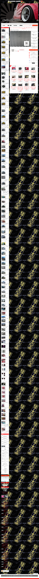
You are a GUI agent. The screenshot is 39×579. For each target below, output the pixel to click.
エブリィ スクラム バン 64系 (5, 255)
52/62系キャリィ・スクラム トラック (5, 451)
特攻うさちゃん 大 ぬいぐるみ (5, 408)
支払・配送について (9, 25)
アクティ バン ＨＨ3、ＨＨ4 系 (5, 203)
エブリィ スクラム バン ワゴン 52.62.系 (5, 246)
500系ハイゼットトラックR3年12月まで (5, 438)
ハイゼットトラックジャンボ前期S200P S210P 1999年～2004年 (5, 192)
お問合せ (21, 25)
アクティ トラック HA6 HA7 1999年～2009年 (5, 113)
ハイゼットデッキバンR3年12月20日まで (5, 279)
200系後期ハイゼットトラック (5, 456)
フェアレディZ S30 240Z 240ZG (5, 327)
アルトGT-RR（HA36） (5, 452)
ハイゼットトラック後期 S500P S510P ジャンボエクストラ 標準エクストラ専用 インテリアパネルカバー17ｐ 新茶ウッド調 (20, 88)
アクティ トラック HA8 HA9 (5, 234)
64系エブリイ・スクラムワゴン (5, 459)
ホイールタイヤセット (5, 79)
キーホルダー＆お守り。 (5, 402)
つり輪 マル (5, 416)
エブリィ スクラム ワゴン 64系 (5, 250)
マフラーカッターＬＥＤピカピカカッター (5, 348)
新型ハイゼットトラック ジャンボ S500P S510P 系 (5, 229)
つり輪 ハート (5, 412)
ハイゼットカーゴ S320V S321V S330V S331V (5, 269)
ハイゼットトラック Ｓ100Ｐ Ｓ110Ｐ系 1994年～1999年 (5, 180)
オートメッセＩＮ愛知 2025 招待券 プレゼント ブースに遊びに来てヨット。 (5, 425)
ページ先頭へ (35, 573)
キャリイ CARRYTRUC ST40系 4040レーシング (5, 158)
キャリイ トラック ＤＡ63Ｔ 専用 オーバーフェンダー (5, 538)
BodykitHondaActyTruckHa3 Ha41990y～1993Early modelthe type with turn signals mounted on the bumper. (5, 63)
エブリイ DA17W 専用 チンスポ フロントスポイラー (6, 499)
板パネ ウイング (5, 331)
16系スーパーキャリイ (5, 465)
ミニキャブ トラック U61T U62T (5, 239)
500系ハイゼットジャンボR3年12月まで (5, 436)
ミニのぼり (5, 385)
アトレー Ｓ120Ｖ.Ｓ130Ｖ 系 (5, 199)
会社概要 (5, 468)
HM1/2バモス (5, 463)
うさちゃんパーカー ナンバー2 (5, 371)
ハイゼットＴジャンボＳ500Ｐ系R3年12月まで (5, 223)
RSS (3, 571)
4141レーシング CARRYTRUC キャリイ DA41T (5, 163)
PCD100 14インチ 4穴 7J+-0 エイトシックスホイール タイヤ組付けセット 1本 (21, 72)
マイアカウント (30, 25)
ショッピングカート (35, 25)
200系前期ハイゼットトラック (5, 454)
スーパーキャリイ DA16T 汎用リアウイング (5, 528)
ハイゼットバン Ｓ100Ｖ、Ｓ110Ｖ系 (5, 194)
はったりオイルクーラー (5, 339)
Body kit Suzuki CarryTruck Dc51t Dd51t (5, 44)
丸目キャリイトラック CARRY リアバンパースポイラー (5, 511)
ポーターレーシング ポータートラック (5, 174)
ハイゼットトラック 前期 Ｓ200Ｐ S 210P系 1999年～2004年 (5, 186)
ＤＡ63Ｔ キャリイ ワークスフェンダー (27, 71)
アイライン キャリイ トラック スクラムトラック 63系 (14, 71)
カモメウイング (5, 335)
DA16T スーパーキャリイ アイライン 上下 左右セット (5, 557)
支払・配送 (10, 575)
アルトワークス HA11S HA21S (5, 289)
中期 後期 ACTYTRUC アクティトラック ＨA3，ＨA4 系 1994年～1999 (5, 107)
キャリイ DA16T (5, 148)
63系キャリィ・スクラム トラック (5, 440)
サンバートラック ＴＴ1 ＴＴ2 (5, 241)
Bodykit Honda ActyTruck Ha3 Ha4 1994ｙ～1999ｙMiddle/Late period (5, 70)
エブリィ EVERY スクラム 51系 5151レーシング (5, 169)
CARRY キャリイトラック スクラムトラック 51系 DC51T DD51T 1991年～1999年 (5, 119)
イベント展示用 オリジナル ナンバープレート (5, 344)
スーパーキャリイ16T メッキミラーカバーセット (5, 550)
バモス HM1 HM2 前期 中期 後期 (5, 284)
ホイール (5, 75)
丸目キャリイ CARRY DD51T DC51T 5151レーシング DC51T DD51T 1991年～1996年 (5, 126)
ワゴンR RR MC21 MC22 (5, 293)
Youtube (15, 25)
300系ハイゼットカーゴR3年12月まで (5, 442)
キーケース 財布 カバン (5, 357)
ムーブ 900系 (5, 306)
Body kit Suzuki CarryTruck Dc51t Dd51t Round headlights (5, 49)
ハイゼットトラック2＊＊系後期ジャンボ (5, 213)
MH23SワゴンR (5, 464)
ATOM (5, 571)
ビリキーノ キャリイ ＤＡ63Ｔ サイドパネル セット (5, 518)
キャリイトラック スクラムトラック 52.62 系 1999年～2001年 (5, 132)
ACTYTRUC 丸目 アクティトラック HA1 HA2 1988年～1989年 (5, 95)
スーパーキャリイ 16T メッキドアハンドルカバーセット (5, 567)
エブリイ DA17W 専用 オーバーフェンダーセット (5, 535)
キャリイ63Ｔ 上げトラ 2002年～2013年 (5, 144)
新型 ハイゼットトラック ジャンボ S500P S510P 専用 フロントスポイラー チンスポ (27, 80)
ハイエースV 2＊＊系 (5, 322)
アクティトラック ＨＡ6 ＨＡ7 (5, 448)
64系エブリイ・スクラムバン (5, 461)
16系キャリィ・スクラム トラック (5, 444)
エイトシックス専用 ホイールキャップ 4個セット (5, 89)
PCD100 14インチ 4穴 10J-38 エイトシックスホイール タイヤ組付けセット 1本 (27, 88)
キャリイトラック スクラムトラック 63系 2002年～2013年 (5, 138)
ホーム (4, 25)
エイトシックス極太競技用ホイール (5, 83)
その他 (5, 449)
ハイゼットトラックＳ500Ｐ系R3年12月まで (5, 218)
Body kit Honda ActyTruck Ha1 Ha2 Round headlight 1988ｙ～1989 (5, 56)
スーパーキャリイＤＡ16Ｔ (5, 153)
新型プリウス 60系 (5, 318)
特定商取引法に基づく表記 (16, 575)
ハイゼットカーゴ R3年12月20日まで (5, 274)
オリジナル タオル (5, 363)
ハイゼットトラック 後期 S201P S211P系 (5, 208)
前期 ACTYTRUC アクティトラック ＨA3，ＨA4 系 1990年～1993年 (5, 101)
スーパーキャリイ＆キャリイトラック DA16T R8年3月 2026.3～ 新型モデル (5, 33)
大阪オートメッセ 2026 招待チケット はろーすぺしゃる (5, 432)
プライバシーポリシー (24, 575)
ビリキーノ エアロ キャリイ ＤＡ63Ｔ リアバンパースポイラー (3, 499)
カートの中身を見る (5, 475)
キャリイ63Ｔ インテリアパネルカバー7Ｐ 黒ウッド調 (33, 71)
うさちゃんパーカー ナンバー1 (5, 367)
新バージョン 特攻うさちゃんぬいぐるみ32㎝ (5, 39)
